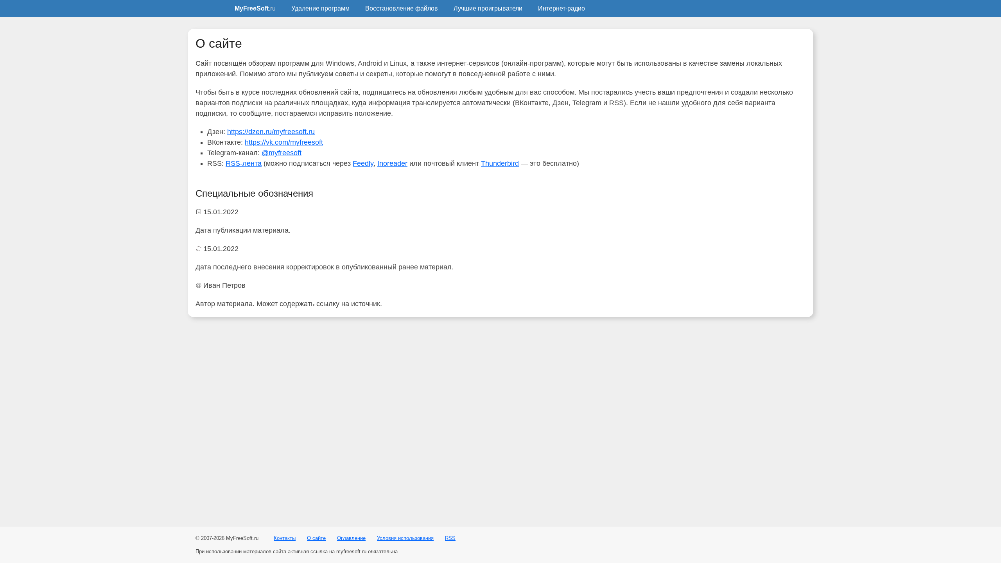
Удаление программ (320, 8)
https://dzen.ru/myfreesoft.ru (271, 132)
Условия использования (405, 538)
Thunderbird (500, 163)
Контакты (285, 538)
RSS (450, 538)
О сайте (316, 538)
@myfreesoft (281, 153)
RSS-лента (244, 163)
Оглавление (351, 538)
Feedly (363, 163)
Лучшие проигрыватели (488, 8)
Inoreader (392, 163)
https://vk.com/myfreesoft (284, 142)
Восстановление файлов (401, 8)
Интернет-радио (561, 8)
